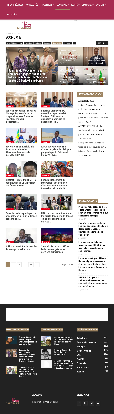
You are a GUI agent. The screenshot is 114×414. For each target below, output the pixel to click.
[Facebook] (79, 403)
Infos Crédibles (15, 4)
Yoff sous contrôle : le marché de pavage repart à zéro (21, 248)
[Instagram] (85, 403)
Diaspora (87, 4)
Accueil (8, 33)
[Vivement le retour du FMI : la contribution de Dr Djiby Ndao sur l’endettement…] (21, 169)
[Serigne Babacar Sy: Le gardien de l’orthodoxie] (46, 354)
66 (31, 264)
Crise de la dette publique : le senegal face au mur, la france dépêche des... (21, 216)
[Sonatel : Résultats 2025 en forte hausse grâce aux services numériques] (57, 235)
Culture (100, 4)
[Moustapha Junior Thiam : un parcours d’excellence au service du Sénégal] (95, 56)
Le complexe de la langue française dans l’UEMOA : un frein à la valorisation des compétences (91, 246)
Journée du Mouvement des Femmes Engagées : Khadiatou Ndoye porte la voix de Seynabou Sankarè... (27, 355)
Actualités (32, 4)
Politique (47, 4)
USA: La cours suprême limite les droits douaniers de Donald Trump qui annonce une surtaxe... (57, 217)
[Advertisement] (75, 25)
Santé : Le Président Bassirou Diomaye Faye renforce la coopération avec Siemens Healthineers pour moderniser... (21, 116)
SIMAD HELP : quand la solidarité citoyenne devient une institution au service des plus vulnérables (92, 282)
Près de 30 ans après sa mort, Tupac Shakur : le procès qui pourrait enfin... (28, 340)
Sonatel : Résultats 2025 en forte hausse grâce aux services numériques (55, 249)
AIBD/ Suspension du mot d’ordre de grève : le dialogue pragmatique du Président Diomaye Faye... (56, 150)
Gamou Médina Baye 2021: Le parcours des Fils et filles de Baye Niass (93, 117)
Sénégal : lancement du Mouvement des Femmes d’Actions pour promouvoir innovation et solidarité (54, 184)
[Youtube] (98, 403)
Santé (74, 4)
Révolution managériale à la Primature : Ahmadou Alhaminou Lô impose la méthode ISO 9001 (20, 150)
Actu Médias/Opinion (14, 43)
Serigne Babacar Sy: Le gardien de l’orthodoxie (62, 352)
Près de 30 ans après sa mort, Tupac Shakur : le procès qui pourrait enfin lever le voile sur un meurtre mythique (93, 211)
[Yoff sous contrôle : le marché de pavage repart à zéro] (21, 235)
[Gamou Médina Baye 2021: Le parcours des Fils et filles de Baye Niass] (46, 341)
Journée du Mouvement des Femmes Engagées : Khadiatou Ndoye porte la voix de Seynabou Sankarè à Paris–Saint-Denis (93, 229)
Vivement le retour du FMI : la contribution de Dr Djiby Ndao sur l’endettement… (21, 182)
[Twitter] (92, 403)
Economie (62, 4)
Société (11, 14)
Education (67, 43)
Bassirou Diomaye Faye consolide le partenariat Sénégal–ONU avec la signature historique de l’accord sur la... (53, 116)
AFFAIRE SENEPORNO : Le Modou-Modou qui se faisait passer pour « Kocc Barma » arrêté (63, 364)
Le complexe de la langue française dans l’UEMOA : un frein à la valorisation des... (28, 371)
